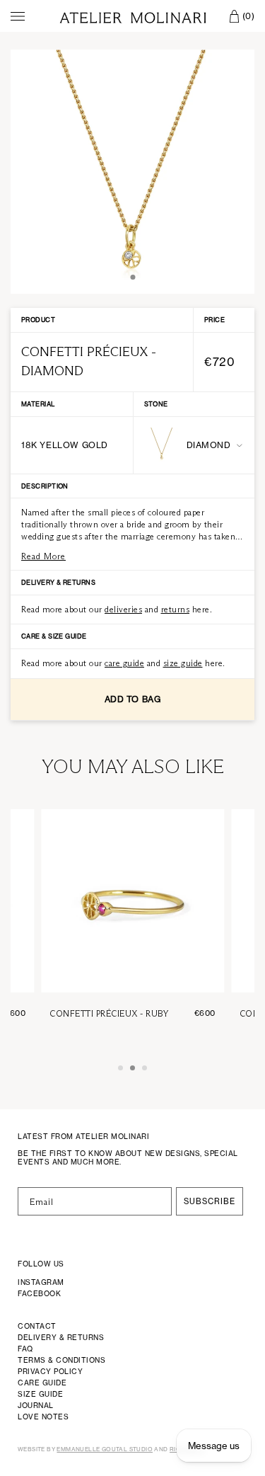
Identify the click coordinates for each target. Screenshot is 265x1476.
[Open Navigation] (18, 16)
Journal (36, 1405)
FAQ (25, 1348)
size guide (183, 663)
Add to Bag (133, 699)
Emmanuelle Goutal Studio (105, 1449)
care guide (124, 663)
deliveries (123, 609)
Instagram (41, 1282)
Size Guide (40, 1394)
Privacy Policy (50, 1371)
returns (175, 609)
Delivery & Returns (61, 1337)
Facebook (39, 1293)
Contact (37, 1326)
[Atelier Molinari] (133, 16)
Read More (43, 556)
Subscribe (209, 1201)
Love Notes (43, 1416)
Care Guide (42, 1382)
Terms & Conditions (61, 1360)
